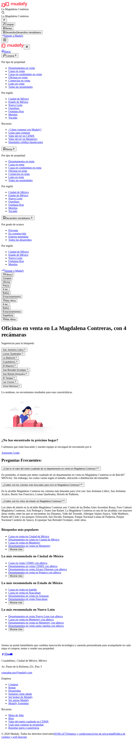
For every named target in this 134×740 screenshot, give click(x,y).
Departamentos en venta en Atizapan (28, 595)
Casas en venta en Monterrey (24, 542)
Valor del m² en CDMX (21, 135)
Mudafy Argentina (18, 703)
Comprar (9, 24)
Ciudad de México (18, 98)
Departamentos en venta (21, 67)
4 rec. (6, 289)
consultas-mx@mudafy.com (16, 672)
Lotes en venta (16, 83)
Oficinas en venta (18, 77)
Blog (11, 718)
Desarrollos (14, 690)
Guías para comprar (19, 132)
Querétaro (13, 108)
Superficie (8, 315)
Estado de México (18, 101)
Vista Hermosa (10, 386)
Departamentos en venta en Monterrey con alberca (36, 622)
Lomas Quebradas (12, 354)
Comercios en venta (19, 80)
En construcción (17, 233)
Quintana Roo (16, 111)
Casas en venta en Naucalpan (24, 592)
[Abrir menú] (4, 40)
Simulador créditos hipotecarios (25, 142)
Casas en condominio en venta (25, 74)
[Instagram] (5, 654)
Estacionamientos (12, 296)
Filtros (9, 274)
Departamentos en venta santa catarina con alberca (36, 625)
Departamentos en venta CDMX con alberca (32, 566)
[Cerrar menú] (27, 47)
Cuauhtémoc (9, 362)
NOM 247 (59, 733)
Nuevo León (15, 105)
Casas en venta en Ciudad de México (28, 536)
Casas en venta (16, 71)
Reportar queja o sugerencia (23, 727)
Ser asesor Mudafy (18, 700)
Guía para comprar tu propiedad (25, 724)
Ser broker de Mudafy (20, 697)
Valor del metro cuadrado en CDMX (28, 721)
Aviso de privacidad (103, 733)
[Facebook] (2, 654)
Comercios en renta (19, 174)
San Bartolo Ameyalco (14, 374)
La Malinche (9, 358)
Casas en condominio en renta (24, 167)
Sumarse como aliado (20, 693)
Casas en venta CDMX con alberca (27, 563)
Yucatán (12, 117)
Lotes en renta (16, 177)
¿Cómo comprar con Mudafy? (25, 129)
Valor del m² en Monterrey (23, 139)
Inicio (7, 51)
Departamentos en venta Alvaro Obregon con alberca (37, 569)
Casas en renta (16, 164)
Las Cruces (8, 382)
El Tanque (8, 378)
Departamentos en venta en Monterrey (29, 545)
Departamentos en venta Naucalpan (27, 599)
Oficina (6, 282)
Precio (6, 285)
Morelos (12, 114)
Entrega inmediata (18, 236)
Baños (6, 293)
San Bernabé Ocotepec (14, 370)
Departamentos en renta (21, 161)
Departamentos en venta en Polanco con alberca (34, 572)
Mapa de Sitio (16, 715)
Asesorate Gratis (10, 452)
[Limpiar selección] (4, 20)
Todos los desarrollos (20, 239)
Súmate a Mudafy (13, 35)
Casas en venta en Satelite (22, 589)
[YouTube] (11, 654)
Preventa (13, 230)
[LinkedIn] (8, 654)
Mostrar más (16, 549)
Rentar (8, 28)
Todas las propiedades (20, 86)
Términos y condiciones (78, 733)
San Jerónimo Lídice (13, 350)
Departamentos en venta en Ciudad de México (33, 539)
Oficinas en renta (17, 170)
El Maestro (8, 366)
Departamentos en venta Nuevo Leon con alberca (35, 616)
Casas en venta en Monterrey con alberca (31, 619)
